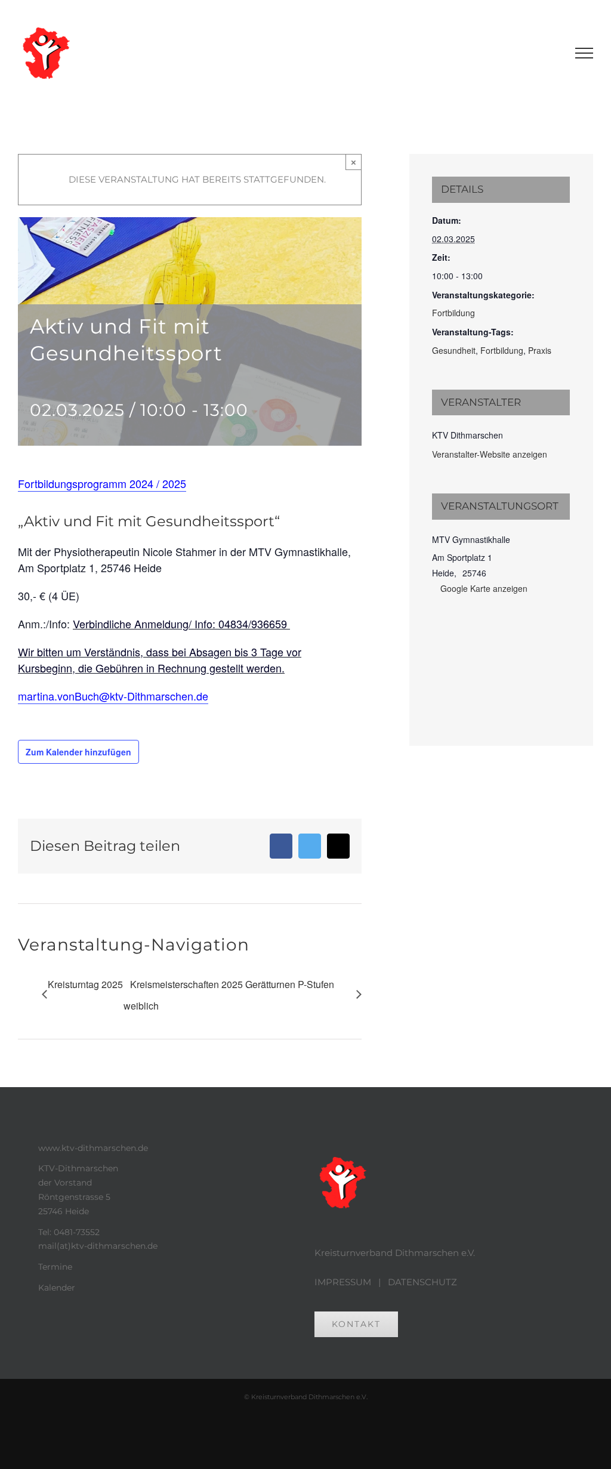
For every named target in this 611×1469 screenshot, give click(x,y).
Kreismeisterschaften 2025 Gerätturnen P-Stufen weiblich (229, 995)
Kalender (56, 1287)
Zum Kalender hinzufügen (78, 752)
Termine (55, 1266)
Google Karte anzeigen (483, 588)
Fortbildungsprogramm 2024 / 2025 (102, 483)
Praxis (539, 350)
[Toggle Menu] (584, 53)
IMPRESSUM (342, 1282)
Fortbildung (453, 313)
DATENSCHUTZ (422, 1282)
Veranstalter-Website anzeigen (489, 454)
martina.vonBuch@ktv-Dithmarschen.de (113, 695)
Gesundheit (454, 350)
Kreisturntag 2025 (85, 984)
